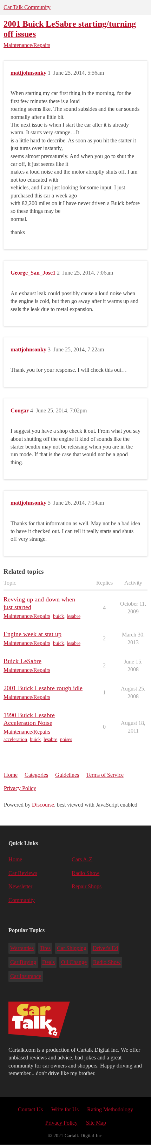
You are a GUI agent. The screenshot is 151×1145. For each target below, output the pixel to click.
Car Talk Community (27, 7)
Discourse (43, 805)
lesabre (73, 616)
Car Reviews (22, 873)
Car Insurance (25, 976)
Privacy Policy (20, 788)
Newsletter (20, 886)
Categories (36, 775)
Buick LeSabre (22, 661)
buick (58, 616)
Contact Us (30, 1109)
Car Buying (23, 962)
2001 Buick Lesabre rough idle (43, 688)
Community (21, 900)
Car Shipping (71, 948)
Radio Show (85, 873)
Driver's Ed (105, 948)
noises (66, 739)
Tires (45, 948)
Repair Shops (86, 886)
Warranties (22, 948)
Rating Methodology (110, 1109)
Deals (48, 962)
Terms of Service (105, 775)
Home (11, 775)
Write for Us (65, 1109)
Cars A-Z (82, 859)
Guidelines (67, 775)
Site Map (96, 1123)
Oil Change (74, 962)
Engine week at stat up (32, 634)
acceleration (15, 739)
